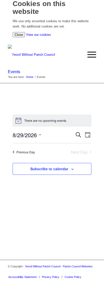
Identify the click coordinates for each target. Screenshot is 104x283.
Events (14, 72)
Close (19, 35)
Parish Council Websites (78, 266)
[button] (89, 55)
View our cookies (38, 35)
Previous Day (25, 152)
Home (29, 76)
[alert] (52, 121)
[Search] (79, 55)
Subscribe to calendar (49, 168)
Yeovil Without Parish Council (42, 266)
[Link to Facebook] (92, 271)
